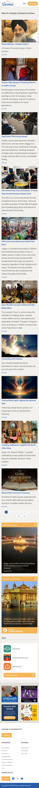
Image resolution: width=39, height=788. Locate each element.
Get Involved (24, 751)
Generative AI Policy (7, 759)
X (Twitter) (18, 779)
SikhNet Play (16, 649)
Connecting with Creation (12, 359)
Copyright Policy (6, 756)
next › (18, 516)
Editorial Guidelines (7, 762)
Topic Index (24, 753)
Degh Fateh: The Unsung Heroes (14, 136)
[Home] (8, 3)
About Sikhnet (5, 748)
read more (4, 54)
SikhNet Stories (17, 666)
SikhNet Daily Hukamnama (20, 658)
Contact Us (4, 751)
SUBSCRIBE (6, 735)
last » (25, 516)
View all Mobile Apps (11, 675)
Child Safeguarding (7, 765)
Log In (3, 768)
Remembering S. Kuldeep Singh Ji (15, 44)
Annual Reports (25, 748)
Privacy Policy (5, 753)
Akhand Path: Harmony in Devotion (16, 492)
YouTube (22, 779)
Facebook (13, 779)
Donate (33, 3)
